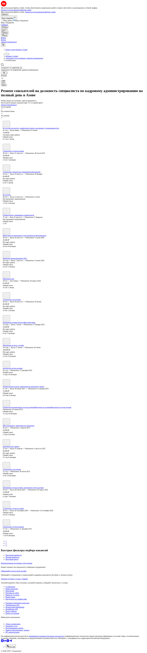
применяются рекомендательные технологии (46, 636)
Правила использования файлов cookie (40, 12)
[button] (3, 38)
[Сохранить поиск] (3, 82)
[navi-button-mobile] (3, 45)
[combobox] (11, 67)
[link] (5, 32)
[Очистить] (4, 73)
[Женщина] (6, 124)
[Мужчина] (6, 211)
